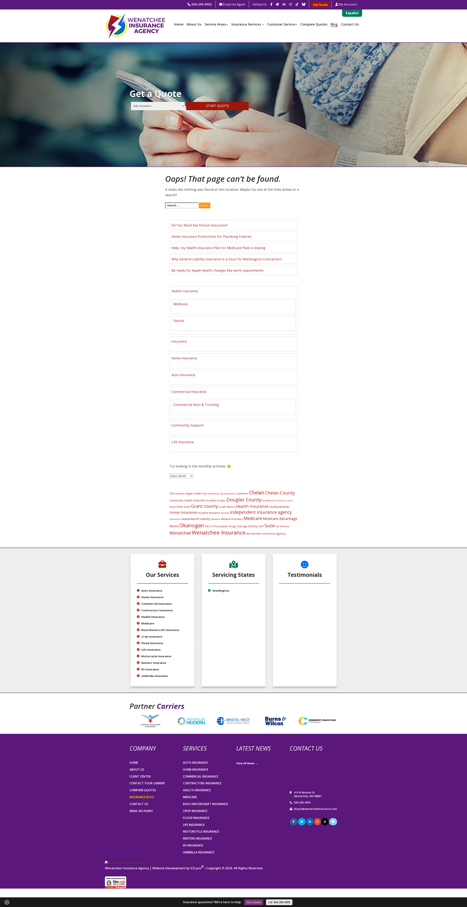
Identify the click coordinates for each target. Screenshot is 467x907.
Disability (211, 500)
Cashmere (242, 493)
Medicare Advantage (280, 518)
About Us (194, 24)
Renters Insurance (153, 663)
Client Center (140, 776)
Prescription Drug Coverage (230, 526)
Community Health (180, 500)
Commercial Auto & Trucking (196, 404)
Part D (209, 526)
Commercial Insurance (189, 391)
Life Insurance (182, 442)
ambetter (180, 493)
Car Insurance (227, 493)
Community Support (187, 425)
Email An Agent (233, 4)
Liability (205, 519)
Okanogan (191, 525)
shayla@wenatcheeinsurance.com (315, 809)
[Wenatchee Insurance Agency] (124, 863)
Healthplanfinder (279, 506)
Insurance (179, 341)
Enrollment (268, 500)
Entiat (172, 506)
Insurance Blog (142, 797)
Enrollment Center (284, 500)
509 (171, 493)
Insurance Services (246, 24)
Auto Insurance (183, 375)
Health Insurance (184, 291)
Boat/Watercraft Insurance (160, 630)
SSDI (261, 526)
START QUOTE (217, 106)
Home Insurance (184, 358)
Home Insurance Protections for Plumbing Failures (211, 236)
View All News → (247, 763)
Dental (178, 320)
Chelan (256, 492)
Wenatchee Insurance (218, 532)
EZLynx (195, 868)
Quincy (253, 526)
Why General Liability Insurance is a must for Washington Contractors (226, 259)
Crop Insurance (151, 636)
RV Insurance (150, 669)
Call (279, 902)
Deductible (199, 500)
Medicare (180, 304)
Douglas (221, 500)
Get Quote (320, 5)
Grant (187, 506)
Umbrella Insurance (154, 676)
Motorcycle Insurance (156, 656)
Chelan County (280, 493)
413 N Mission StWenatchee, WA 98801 (308, 794)
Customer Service (281, 24)
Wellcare (285, 526)
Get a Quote (253, 902)
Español (352, 13)
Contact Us (350, 24)
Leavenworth (190, 519)
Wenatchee (180, 533)
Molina (174, 526)
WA (277, 526)
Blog (334, 24)
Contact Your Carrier (147, 783)
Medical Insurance (232, 519)
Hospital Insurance (209, 512)
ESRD (179, 506)
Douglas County (243, 499)
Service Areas (215, 24)
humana (225, 512)
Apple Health (193, 493)
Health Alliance (227, 506)
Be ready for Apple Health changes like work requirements (217, 270)
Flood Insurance (152, 643)
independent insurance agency (261, 512)
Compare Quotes (313, 24)
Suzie (270, 526)
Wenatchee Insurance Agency (265, 533)
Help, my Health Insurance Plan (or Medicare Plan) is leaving (218, 248)
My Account (347, 4)
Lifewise (215, 519)
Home (179, 24)
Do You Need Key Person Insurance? (199, 225)
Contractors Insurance (157, 610)
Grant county (204, 506)
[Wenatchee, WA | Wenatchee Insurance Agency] (135, 26)
